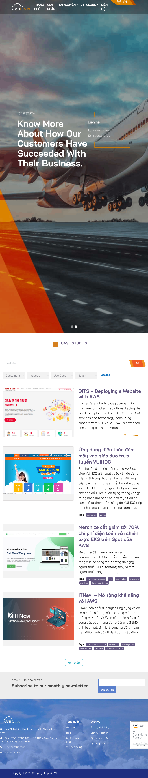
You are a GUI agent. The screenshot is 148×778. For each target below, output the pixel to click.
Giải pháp (51, 7)
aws (110, 579)
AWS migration (128, 644)
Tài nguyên (67, 5)
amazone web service (96, 579)
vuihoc (103, 515)
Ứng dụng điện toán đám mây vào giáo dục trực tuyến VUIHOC (106, 456)
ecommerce (135, 579)
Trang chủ (39, 7)
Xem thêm (74, 662)
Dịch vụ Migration (99, 732)
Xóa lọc (105, 374)
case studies (121, 579)
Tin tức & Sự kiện (74, 747)
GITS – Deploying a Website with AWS (110, 393)
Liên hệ (104, 7)
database (99, 648)
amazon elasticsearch (96, 644)
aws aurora (92, 515)
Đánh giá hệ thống (100, 727)
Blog (68, 732)
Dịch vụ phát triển (99, 738)
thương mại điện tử (100, 583)
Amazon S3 (114, 644)
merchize (84, 583)
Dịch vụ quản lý (98, 743)
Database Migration (114, 648)
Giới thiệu (71, 727)
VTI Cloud (88, 5)
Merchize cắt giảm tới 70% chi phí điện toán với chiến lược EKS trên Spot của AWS (109, 536)
